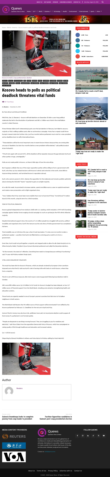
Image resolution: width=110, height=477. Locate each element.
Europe (10, 80)
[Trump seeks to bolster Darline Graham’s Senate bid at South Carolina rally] (81, 213)
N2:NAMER (53, 80)
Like (106, 35)
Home (4, 27)
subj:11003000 (54, 83)
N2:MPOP (45, 80)
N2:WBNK (11, 83)
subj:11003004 (63, 83)
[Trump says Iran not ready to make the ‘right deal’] (92, 138)
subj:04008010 (25, 83)
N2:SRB (65, 80)
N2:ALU (78, 88)
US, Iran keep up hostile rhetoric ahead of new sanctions (91, 122)
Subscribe (105, 56)
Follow (105, 40)
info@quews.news (50, 451)
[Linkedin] (88, 436)
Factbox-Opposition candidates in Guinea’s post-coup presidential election (56, 418)
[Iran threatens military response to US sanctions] (81, 203)
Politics (18, 83)
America (14, 27)
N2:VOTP (5, 83)
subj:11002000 (44, 83)
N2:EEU (34, 80)
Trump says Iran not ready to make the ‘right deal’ (90, 152)
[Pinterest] (87, 243)
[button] (102, 2)
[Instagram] (83, 436)
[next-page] (80, 158)
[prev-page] (77, 158)
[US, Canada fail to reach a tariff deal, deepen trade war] (92, 78)
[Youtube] (104, 436)
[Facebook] (78, 243)
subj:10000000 (35, 83)
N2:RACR (60, 80)
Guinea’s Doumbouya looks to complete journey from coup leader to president (17, 418)
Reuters (6, 107)
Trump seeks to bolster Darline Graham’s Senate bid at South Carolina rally (97, 213)
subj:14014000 (6, 85)
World (9, 27)
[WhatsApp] (92, 243)
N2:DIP (29, 80)
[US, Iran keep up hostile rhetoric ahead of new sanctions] (92, 108)
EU (24, 80)
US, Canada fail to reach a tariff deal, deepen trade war (89, 92)
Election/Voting (18, 80)
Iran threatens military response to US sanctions (97, 201)
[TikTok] (93, 436)
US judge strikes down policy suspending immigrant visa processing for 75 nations (97, 224)
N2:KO (40, 80)
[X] (82, 243)
